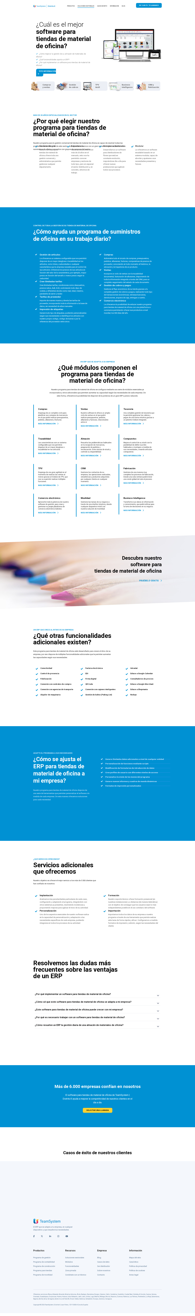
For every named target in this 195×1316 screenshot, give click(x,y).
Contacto (101, 1275)
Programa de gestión (42, 1258)
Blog (99, 1258)
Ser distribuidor (103, 1266)
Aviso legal (133, 1275)
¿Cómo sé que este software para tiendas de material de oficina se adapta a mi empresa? (83, 1002)
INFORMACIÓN (114, 6)
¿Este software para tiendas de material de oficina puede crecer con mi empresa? (79, 1009)
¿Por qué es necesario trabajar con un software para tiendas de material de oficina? (80, 1017)
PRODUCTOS (71, 6)
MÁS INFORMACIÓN (47, 71)
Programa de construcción (44, 1266)
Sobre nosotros (103, 1270)
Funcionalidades (72, 1266)
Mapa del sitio (135, 1258)
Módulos (69, 1262)
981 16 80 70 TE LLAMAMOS (149, 5)
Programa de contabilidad (44, 1262)
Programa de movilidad (42, 1275)
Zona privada (70, 1270)
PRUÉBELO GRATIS (149, 580)
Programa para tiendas (42, 1270)
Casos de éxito (103, 1262)
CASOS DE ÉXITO (102, 6)
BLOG (123, 6)
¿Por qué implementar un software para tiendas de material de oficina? (73, 994)
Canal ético (133, 1262)
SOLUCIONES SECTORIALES (86, 6)
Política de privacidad (138, 1266)
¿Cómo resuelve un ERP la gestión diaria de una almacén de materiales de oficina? (79, 1025)
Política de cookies (137, 1270)
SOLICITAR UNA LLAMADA (97, 1110)
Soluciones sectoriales (74, 1258)
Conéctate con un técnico (75, 1275)
